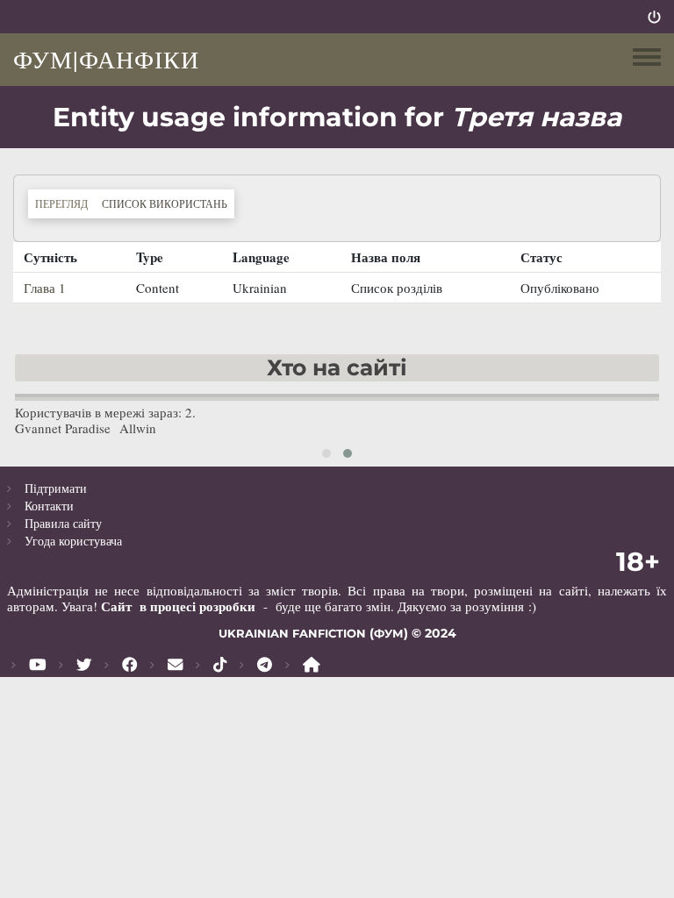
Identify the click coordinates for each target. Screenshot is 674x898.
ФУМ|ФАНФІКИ (106, 58)
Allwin (137, 428)
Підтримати (56, 488)
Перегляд (61, 203)
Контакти (49, 505)
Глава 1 (45, 287)
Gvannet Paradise (63, 428)
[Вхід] (654, 17)
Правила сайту (63, 523)
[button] (326, 453)
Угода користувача (73, 540)
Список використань (168, 203)
